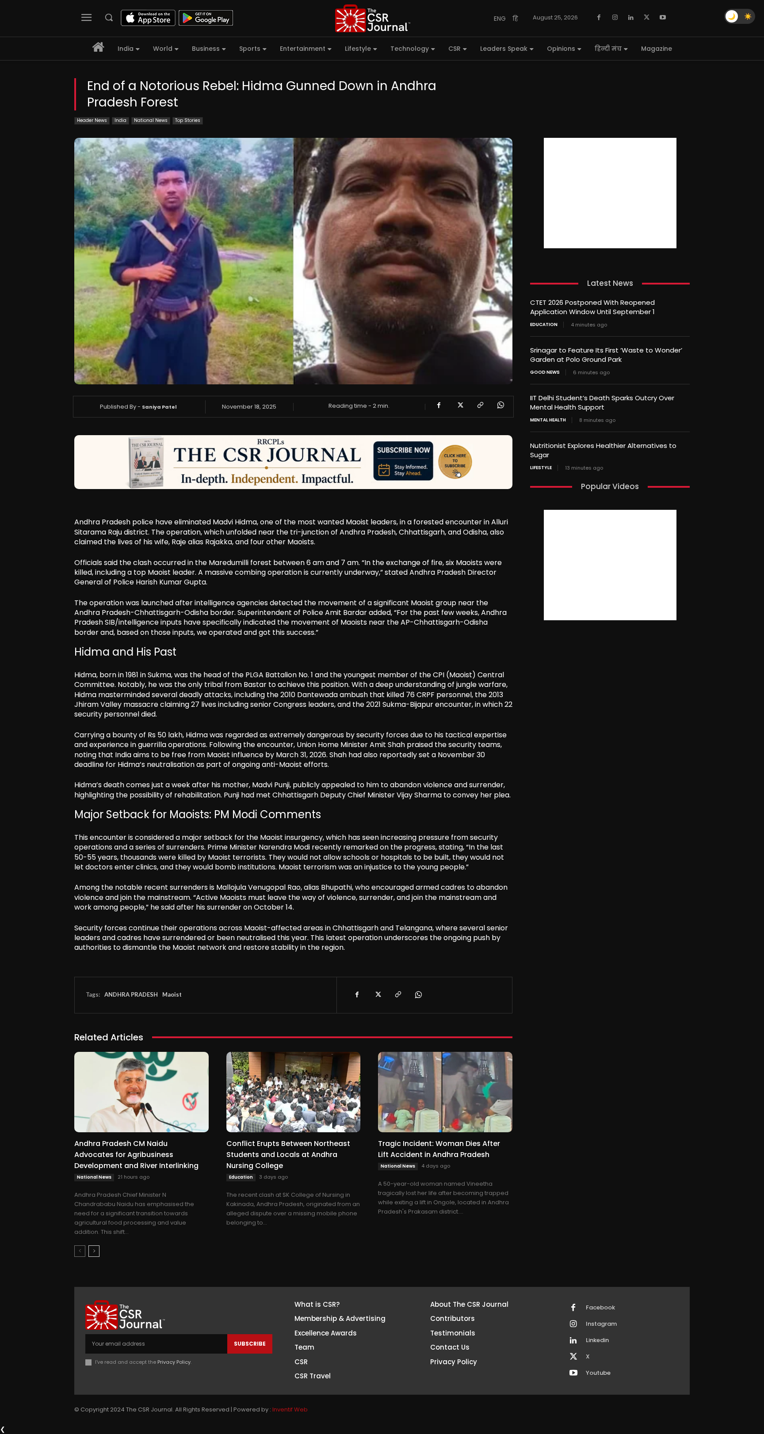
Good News (545, 372)
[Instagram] (615, 17)
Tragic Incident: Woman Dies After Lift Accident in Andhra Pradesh (439, 1149)
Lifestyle (541, 468)
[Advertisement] (610, 193)
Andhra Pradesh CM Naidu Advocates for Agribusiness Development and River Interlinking (136, 1154)
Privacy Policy (174, 1362)
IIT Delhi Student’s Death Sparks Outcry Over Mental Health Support (602, 402)
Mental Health (548, 420)
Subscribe (250, 1343)
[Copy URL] (480, 405)
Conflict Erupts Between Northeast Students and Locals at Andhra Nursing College (288, 1154)
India (120, 120)
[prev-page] (79, 1251)
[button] (108, 17)
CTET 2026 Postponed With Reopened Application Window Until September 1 (592, 307)
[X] (647, 17)
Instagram (601, 1324)
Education (241, 1177)
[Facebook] (599, 17)
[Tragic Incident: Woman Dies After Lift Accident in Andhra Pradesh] (445, 1092)
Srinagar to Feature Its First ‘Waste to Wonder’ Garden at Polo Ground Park (606, 354)
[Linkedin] (631, 17)
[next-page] (93, 1251)
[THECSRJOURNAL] (372, 18)
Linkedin (597, 1340)
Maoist (172, 994)
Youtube (598, 1373)
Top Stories (187, 120)
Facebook (600, 1308)
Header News (92, 120)
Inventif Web (290, 1409)
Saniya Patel (159, 406)
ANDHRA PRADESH (131, 994)
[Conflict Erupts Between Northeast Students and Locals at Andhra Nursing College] (293, 1092)
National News (151, 120)
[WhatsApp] (500, 405)
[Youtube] (663, 17)
